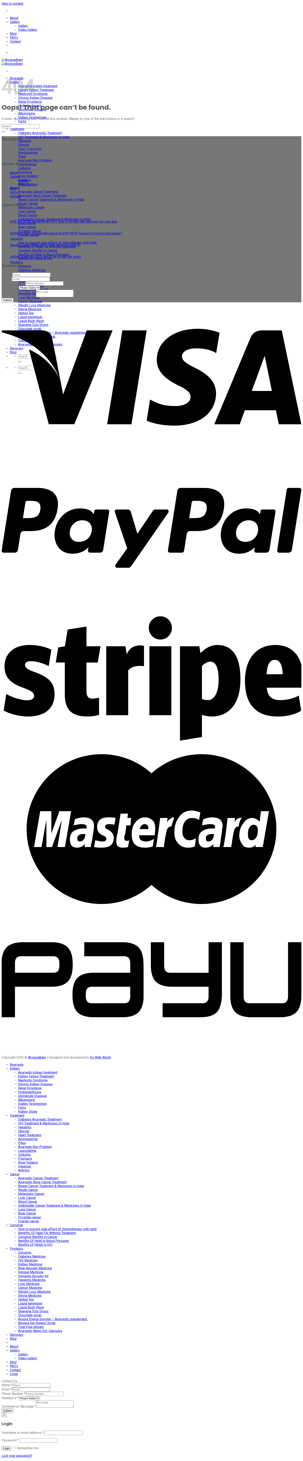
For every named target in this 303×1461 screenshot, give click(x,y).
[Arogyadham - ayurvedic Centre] (12, 62)
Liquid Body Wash (31, 1307)
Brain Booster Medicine (35, 1268)
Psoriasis (25, 172)
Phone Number (13, 283)
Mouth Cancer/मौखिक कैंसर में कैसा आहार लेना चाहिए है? (45, 245)
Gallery (15, 22)
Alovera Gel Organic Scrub (36, 1323)
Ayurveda (16, 1065)
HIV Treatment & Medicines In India (43, 137)
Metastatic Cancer (31, 207)
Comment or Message (19, 296)
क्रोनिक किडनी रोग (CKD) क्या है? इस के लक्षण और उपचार (45, 257)
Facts (22, 121)
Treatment (17, 129)
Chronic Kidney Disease (35, 98)
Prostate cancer (29, 231)
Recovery (16, 1335)
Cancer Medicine (30, 301)
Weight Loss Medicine (34, 1292)
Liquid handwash (30, 1303)
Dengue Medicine (30, 1272)
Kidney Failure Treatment (36, 90)
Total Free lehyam (31, 1327)
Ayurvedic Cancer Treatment (38, 192)
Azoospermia (28, 153)
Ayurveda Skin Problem (35, 160)
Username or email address (23, 1433)
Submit (7, 300)
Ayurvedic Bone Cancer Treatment (42, 196)
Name (7, 275)
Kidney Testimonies (32, 1104)
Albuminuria (26, 113)
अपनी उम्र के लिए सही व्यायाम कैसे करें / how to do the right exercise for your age (63, 222)
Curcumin (16, 239)
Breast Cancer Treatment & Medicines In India (51, 200)
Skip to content (12, 4)
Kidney (15, 1069)
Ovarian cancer (28, 1221)
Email (7, 279)
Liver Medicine (29, 1284)
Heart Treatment (29, 1135)
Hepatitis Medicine (32, 1280)
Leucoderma (27, 164)
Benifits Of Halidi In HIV (35, 1245)
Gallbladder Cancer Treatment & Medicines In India (54, 219)
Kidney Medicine (30, 1264)
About (14, 18)
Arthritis (23, 1170)
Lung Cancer (27, 1209)
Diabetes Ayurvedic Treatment (40, 133)
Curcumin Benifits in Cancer (37, 250)
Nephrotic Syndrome (33, 1080)
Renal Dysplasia (29, 102)
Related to (10, 288)
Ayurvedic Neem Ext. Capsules (40, 1331)
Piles (22, 156)
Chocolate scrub (29, 1315)
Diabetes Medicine (32, 270)
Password (10, 1440)
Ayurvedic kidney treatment (37, 86)
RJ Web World (100, 1057)
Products (16, 262)
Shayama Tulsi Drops (33, 1311)
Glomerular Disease (32, 1096)
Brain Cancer (27, 227)
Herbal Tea (26, 1300)
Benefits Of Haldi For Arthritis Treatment (47, 1233)
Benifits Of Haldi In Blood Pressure (43, 254)
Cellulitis (24, 168)
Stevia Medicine (29, 1296)
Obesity (23, 145)
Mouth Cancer (28, 203)
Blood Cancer (27, 215)
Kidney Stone (27, 1112)
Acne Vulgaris (28, 176)
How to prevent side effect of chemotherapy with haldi (57, 243)
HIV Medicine (28, 1260)
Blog (13, 34)
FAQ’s (14, 38)
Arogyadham (37, 1057)
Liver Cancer (27, 211)
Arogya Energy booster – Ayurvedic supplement (53, 1319)
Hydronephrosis (29, 1092)
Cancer (15, 1174)
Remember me (27, 1448)
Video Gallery (27, 30)
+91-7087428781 (22, 11)
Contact (15, 41)
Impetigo (24, 1166)
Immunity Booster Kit (33, 1276)
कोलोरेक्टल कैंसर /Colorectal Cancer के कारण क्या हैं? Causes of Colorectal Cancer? (66, 233)
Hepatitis (24, 141)
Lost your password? (17, 1456)
